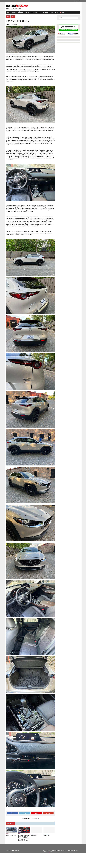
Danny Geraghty (14, 54)
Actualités (14, 12)
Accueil (8, 12)
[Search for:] (68, 18)
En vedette (45, 12)
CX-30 (12, 24)
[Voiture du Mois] (36, 832)
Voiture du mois (34, 833)
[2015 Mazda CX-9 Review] (11, 832)
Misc (19, 833)
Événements (20, 12)
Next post (35, 818)
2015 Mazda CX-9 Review (11, 835)
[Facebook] (75, 1)
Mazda (15, 24)
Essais (40, 12)
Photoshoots (34, 12)
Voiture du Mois (34, 835)
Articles (27, 12)
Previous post (26, 818)
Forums (51, 12)
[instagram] (79, 1)
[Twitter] (77, 1)
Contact (56, 12)
